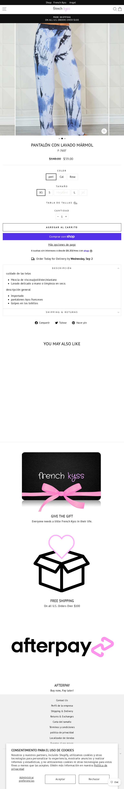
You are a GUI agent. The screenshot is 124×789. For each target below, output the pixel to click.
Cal (62, 177)
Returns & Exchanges (62, 716)
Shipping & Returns (62, 312)
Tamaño (62, 186)
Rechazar (94, 779)
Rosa (72, 177)
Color (62, 170)
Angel (72, 2)
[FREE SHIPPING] (62, 563)
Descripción (62, 268)
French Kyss (59, 2)
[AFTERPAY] (62, 648)
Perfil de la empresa (62, 705)
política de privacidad (62, 732)
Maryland (62, 192)
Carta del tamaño (62, 721)
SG (83, 192)
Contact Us (62, 700)
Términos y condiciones (62, 727)
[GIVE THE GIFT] (62, 479)
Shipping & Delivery (62, 711)
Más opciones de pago (62, 244)
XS (41, 192)
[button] (62, 202)
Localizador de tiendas (62, 738)
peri (51, 177)
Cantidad (62, 210)
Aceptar (60, 779)
